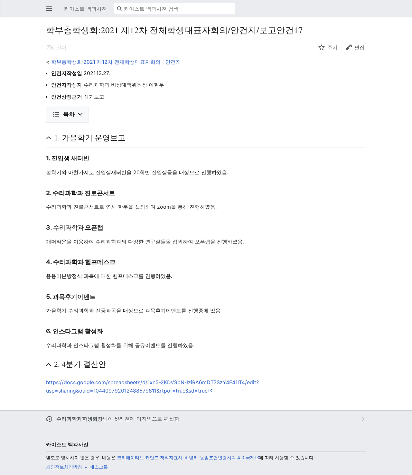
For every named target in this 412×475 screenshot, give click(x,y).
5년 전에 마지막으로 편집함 (147, 418)
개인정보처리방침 (64, 467)
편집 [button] (359, 47)
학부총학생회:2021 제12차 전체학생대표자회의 (106, 62)
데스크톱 (99, 467)
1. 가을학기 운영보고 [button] (90, 137)
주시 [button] (332, 47)
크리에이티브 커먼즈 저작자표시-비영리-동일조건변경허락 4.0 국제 (186, 457)
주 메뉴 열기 (51, 12)
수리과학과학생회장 (79, 418)
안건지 (173, 62)
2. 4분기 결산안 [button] (80, 364)
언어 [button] (61, 47)
